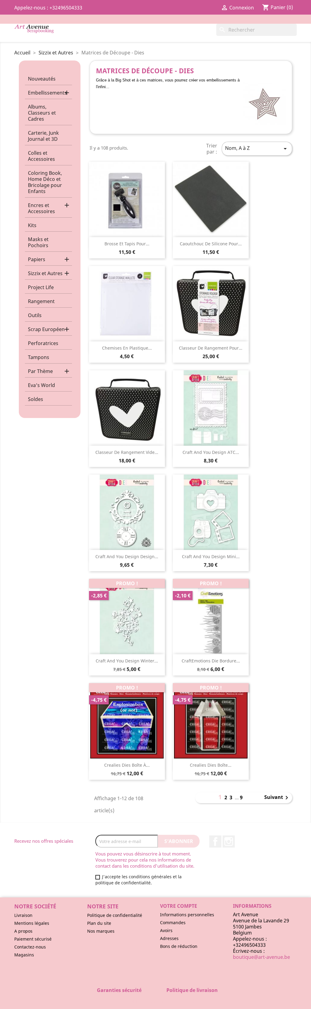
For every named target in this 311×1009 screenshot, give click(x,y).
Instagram (229, 841)
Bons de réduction (178, 946)
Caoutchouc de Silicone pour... (211, 244)
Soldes (35, 399)
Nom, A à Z (257, 148)
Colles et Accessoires (41, 156)
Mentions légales (31, 923)
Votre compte (178, 906)
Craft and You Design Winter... (127, 661)
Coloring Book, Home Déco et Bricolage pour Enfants (45, 182)
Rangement (41, 301)
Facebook (215, 841)
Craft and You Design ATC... (211, 452)
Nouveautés (42, 78)
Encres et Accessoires (41, 208)
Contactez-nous (30, 947)
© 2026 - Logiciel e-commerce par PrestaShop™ (155, 1001)
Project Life (41, 287)
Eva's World (41, 385)
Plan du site (99, 923)
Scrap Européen (46, 329)
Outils (35, 315)
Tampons (38, 357)
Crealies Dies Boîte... (210, 765)
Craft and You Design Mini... (211, 556)
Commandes (173, 922)
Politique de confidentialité (114, 915)
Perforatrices (43, 343)
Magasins (24, 955)
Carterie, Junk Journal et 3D (43, 136)
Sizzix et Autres (45, 273)
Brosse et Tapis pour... (126, 244)
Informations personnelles (187, 914)
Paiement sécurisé (33, 939)
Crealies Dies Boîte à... (127, 765)
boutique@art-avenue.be (261, 957)
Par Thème (40, 371)
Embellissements (47, 92)
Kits (32, 225)
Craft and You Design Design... (126, 556)
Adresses (169, 938)
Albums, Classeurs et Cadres (42, 112)
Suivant (277, 797)
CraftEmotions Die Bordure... (211, 661)
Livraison (23, 915)
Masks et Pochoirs (38, 242)
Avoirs (166, 930)
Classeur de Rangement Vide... (126, 452)
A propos (23, 931)
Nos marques (100, 931)
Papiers (36, 259)
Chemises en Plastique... (127, 348)
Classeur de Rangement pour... (210, 348)
